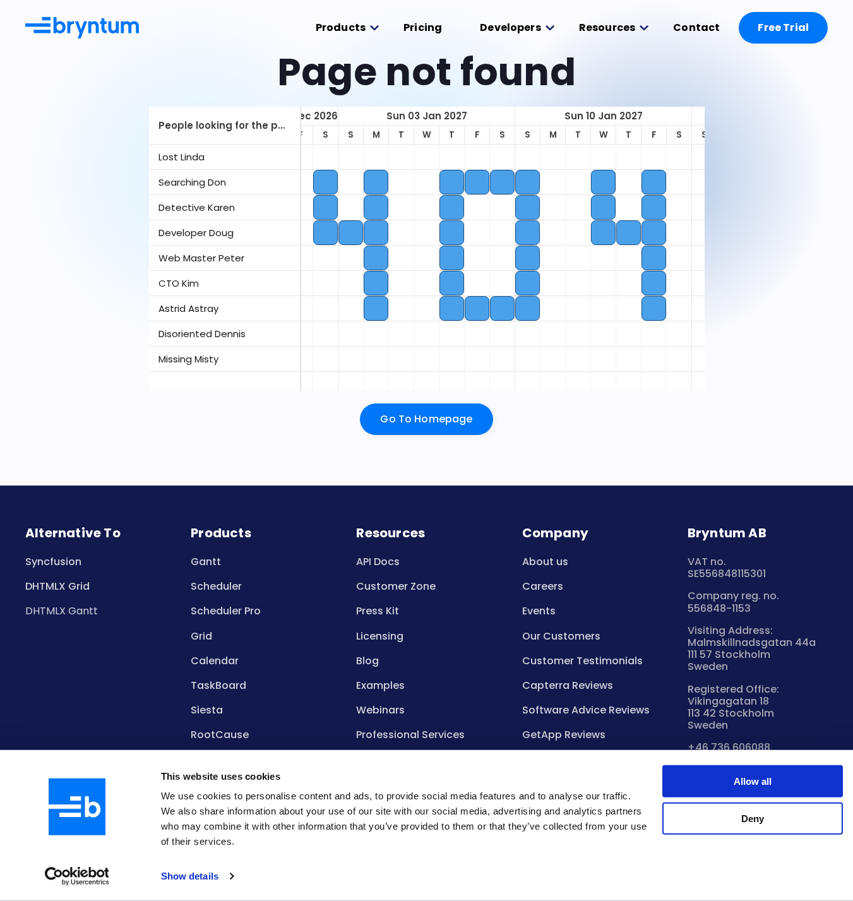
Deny (752, 818)
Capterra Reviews (567, 685)
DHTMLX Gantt (61, 611)
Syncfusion (53, 562)
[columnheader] (225, 126)
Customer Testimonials (582, 660)
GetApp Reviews (563, 734)
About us (545, 561)
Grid (201, 636)
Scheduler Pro (226, 611)
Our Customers (561, 636)
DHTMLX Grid (57, 586)
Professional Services (410, 734)
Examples (380, 685)
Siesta (207, 710)
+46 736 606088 (729, 747)
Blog (367, 660)
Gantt (206, 561)
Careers (542, 586)
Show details (189, 876)
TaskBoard (218, 685)
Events (539, 611)
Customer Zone (396, 586)
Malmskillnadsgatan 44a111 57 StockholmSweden (752, 654)
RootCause (220, 734)
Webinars (380, 710)
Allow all (753, 781)
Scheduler (216, 586)
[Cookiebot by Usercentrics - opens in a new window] (76, 876)
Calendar (215, 660)
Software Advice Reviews (586, 710)
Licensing (379, 636)
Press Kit (377, 611)
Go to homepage (426, 419)
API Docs (378, 561)
